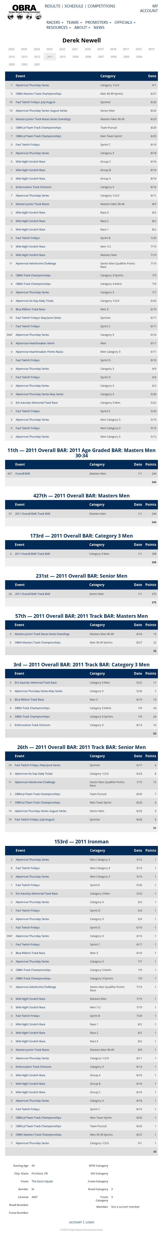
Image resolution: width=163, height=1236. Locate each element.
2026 (11, 49)
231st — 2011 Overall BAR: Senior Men (81, 575)
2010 (63, 57)
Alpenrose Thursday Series (32, 85)
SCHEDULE (74, 5)
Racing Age (20, 1165)
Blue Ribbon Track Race (30, 309)
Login (90, 1222)
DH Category (99, 1173)
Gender (23, 1189)
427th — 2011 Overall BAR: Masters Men (81, 495)
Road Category (98, 1189)
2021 (75, 49)
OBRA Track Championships (33, 275)
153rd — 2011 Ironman (81, 841)
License (23, 1197)
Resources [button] (57, 27)
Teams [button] (73, 22)
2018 (113, 49)
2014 (12, 57)
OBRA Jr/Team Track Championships (38, 127)
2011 (50, 57)
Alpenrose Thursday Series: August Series (41, 110)
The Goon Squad (42, 1181)
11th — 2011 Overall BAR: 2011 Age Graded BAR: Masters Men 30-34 (81, 453)
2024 (37, 49)
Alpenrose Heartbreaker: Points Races (39, 352)
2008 (88, 57)
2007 (101, 57)
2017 (126, 49)
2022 (62, 49)
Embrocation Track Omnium (33, 187)
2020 (88, 49)
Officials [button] (124, 22)
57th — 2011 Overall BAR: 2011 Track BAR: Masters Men (81, 615)
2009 (75, 57)
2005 (126, 57)
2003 (12, 64)
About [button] (81, 27)
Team (24, 1181)
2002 (24, 64)
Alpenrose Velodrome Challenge (36, 263)
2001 (37, 64)
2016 (139, 49)
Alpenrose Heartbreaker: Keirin (35, 343)
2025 (24, 49)
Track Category (102, 1198)
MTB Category (98, 1165)
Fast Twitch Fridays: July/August (35, 102)
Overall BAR (22, 473)
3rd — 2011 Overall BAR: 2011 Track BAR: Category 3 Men (81, 664)
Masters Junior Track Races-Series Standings (43, 119)
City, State (21, 1173)
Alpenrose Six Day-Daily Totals (34, 301)
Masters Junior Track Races (32, 204)
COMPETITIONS (101, 5)
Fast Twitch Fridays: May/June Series (38, 318)
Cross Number (18, 1212)
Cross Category (98, 1181)
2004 (139, 57)
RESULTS (52, 5)
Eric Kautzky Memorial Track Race (37, 403)
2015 (151, 49)
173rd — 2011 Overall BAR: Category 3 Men (81, 535)
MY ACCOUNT (149, 8)
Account (75, 1222)
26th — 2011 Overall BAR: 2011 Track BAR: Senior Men (81, 747)
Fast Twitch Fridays (28, 144)
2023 (49, 49)
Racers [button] (53, 22)
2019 (100, 49)
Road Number (18, 1205)
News (99, 27)
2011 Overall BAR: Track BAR (32, 513)
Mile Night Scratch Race (30, 161)
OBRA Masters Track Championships (39, 94)
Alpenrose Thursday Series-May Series (39, 394)
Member (102, 1206)
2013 (24, 57)
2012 (37, 57)
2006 (114, 57)
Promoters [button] (97, 22)
